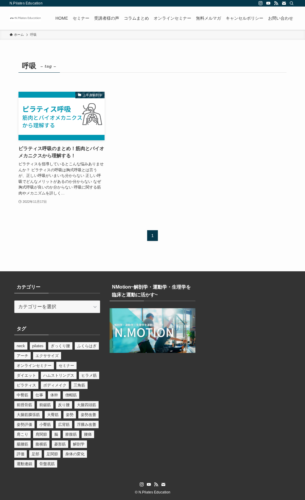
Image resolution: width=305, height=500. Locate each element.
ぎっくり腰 (60, 346)
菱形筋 (60, 444)
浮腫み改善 (86, 424)
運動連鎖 (24, 464)
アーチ (22, 355)
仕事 (39, 395)
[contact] (284, 3)
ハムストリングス (58, 375)
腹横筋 (41, 444)
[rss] (276, 3)
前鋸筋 (45, 405)
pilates (37, 346)
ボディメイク (54, 385)
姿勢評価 (24, 424)
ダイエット (26, 375)
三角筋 (79, 385)
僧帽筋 (71, 395)
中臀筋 (22, 395)
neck (21, 346)
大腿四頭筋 (86, 405)
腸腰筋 (22, 444)
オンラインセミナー (34, 365)
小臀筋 (45, 424)
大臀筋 (53, 414)
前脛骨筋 (24, 405)
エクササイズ (47, 355)
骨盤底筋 (47, 464)
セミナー (66, 365)
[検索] (291, 3)
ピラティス (26, 385)
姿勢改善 (88, 414)
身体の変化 (75, 454)
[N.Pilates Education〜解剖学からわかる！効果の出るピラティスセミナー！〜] (25, 18)
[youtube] (268, 3)
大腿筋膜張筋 (28, 414)
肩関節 (41, 434)
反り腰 (64, 405)
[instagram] (260, 3)
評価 (20, 454)
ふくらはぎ (87, 346)
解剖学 (79, 444)
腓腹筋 (71, 434)
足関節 (52, 454)
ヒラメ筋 (89, 375)
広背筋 (64, 424)
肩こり (22, 434)
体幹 (54, 395)
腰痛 (88, 434)
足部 (35, 454)
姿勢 (70, 414)
